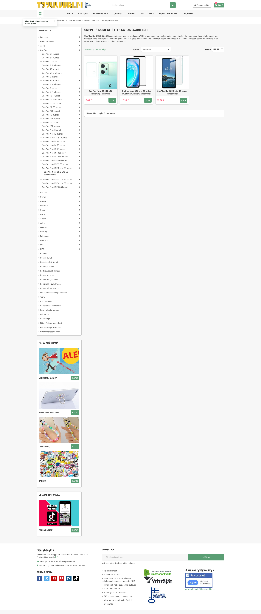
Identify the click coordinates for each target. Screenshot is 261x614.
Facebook (39, 578)
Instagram (69, 578)
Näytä (208, 49)
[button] (40, 22)
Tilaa (207, 557)
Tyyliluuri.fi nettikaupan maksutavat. (120, 585)
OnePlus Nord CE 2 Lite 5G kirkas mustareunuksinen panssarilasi (136, 92)
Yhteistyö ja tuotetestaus (115, 592)
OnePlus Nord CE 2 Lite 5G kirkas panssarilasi (172, 92)
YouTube (54, 578)
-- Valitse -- (147, 49)
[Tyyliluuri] (64, 5)
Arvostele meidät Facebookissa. (200, 589)
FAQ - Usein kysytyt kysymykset (118, 596)
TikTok (76, 578)
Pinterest (61, 578)
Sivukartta (108, 604)
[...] (56, 557)
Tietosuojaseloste (112, 588)
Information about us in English (118, 600)
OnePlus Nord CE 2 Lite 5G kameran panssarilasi (101, 92)
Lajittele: (136, 49)
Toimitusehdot (110, 571)
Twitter (46, 578)
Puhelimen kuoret (112, 574)
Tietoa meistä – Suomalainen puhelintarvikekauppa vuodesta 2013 (118, 579)
